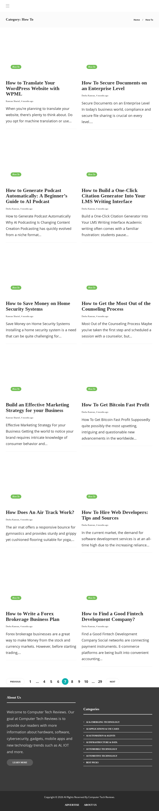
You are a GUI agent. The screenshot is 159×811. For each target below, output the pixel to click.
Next (112, 681)
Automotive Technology (101, 756)
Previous (15, 681)
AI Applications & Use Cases (102, 729)
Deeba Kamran (88, 95)
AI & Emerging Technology (103, 722)
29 (100, 681)
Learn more (20, 762)
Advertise (72, 804)
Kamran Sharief (13, 101)
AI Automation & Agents (100, 736)
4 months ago (27, 101)
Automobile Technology (101, 749)
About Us (90, 804)
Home (137, 19)
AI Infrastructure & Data (101, 742)
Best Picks (92, 762)
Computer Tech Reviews (101, 797)
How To (16, 67)
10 (86, 681)
